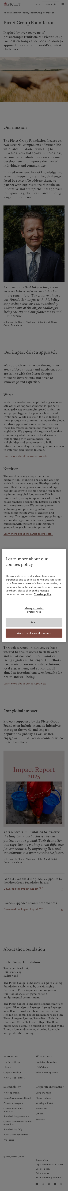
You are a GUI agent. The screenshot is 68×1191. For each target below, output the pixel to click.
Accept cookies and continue (34, 633)
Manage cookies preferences (34, 609)
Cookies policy (42, 594)
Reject (34, 622)
